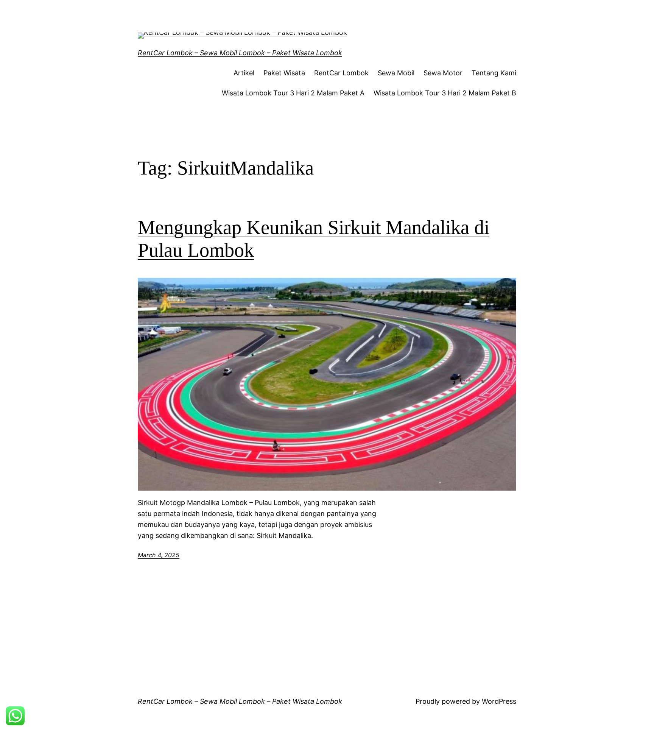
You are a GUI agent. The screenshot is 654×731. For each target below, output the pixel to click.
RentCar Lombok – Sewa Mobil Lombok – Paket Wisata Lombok (240, 53)
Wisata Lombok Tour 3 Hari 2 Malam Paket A (293, 93)
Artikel (244, 73)
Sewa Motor (443, 73)
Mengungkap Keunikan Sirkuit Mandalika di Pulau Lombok (313, 239)
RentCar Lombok (341, 73)
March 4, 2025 (158, 555)
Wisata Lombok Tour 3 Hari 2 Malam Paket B (445, 93)
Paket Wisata (284, 73)
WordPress (499, 701)
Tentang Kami (494, 73)
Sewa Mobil (396, 73)
